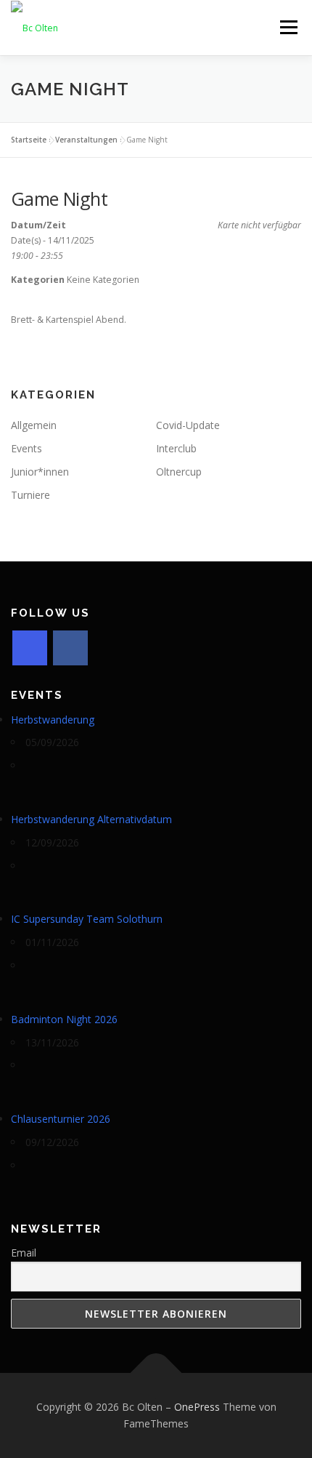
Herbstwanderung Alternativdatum (91, 819)
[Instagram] (29, 647)
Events (26, 448)
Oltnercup (179, 471)
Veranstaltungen (86, 140)
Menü (288, 27)
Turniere (30, 495)
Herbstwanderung (52, 719)
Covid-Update (188, 425)
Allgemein (34, 425)
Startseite (28, 140)
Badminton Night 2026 (64, 1019)
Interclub (176, 448)
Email (23, 1252)
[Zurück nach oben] (156, 1372)
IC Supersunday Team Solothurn (87, 919)
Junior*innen (40, 471)
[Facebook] (70, 647)
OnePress (197, 1407)
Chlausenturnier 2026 (60, 1119)
